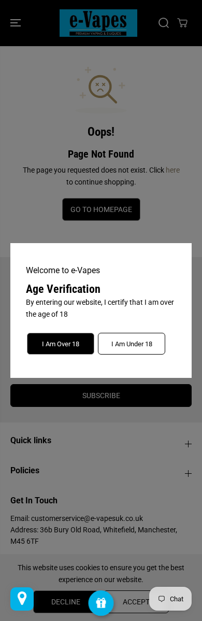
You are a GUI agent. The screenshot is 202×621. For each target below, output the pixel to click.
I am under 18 (131, 344)
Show (101, 603)
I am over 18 (60, 344)
